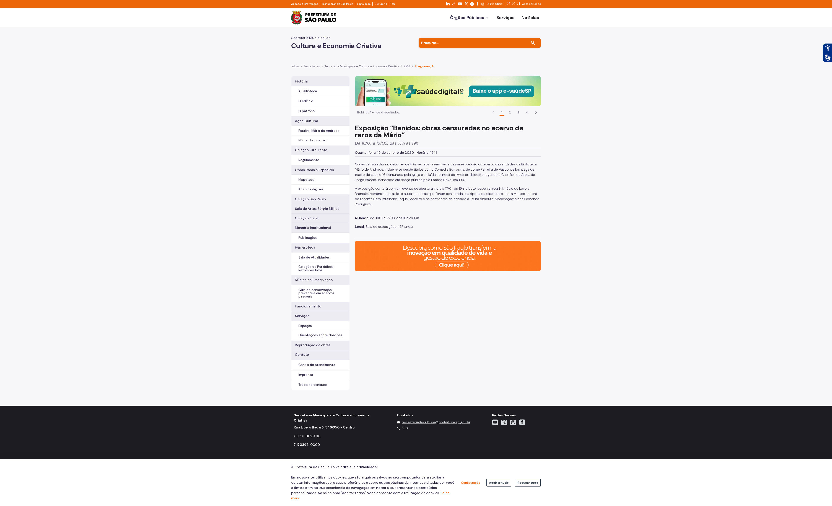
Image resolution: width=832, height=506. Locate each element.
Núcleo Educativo (312, 140)
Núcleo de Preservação (314, 280)
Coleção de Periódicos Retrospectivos (315, 268)
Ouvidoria (380, 4)
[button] (536, 112)
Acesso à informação (304, 4)
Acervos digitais (310, 189)
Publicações (307, 238)
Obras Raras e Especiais (314, 170)
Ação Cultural (306, 121)
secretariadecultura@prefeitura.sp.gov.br (436, 422)
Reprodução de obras (312, 345)
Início (295, 66)
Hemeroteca (305, 247)
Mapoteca (306, 180)
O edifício (305, 101)
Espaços (305, 326)
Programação (425, 66)
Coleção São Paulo (310, 199)
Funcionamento (308, 306)
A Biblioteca (307, 91)
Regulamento (308, 160)
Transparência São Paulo (337, 4)
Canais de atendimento (316, 365)
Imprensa (305, 375)
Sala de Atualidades (314, 257)
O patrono (306, 111)
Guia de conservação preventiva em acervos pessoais (316, 293)
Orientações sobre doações (320, 335)
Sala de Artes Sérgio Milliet (317, 208)
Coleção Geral (306, 218)
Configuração (470, 483)
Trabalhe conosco (312, 385)
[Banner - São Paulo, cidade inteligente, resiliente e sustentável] (448, 256)
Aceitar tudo (499, 483)
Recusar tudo (527, 483)
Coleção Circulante (311, 150)
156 (393, 4)
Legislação (364, 4)
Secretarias (312, 66)
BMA (407, 66)
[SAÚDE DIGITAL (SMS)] (448, 91)
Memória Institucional (313, 227)
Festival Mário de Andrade (319, 131)
